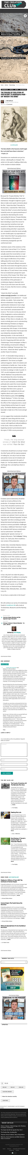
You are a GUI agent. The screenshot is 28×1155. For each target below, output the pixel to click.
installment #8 (11, 605)
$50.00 (13, 1087)
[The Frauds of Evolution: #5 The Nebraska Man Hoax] (5, 786)
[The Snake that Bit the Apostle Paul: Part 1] (14, 48)
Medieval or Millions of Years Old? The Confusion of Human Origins (11, 881)
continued (14, 145)
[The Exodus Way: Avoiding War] (14, 72)
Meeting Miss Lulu (16, 812)
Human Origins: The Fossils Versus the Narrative (11, 904)
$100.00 (21, 1087)
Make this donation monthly (9, 1096)
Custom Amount (7, 1091)
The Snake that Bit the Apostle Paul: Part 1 (12, 1130)
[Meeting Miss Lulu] (5, 815)
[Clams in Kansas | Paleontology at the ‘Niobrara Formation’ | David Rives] (14, 25)
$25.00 (4, 1087)
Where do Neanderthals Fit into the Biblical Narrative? (13, 926)
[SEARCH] (26, 11)
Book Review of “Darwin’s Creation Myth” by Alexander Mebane (18, 840)
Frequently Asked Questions (19, 1148)
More (13, 804)
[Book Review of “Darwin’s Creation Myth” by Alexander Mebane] (5, 841)
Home (4, 1148)
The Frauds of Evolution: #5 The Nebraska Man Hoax (19, 784)
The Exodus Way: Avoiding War (9, 1132)
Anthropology (14, 877)
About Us (9, 1148)
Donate (17, 1150)
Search (25, 962)
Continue (5, 1100)
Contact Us (11, 1150)
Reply (4, 729)
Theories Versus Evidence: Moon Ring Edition (12, 1134)
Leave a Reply (5, 664)
